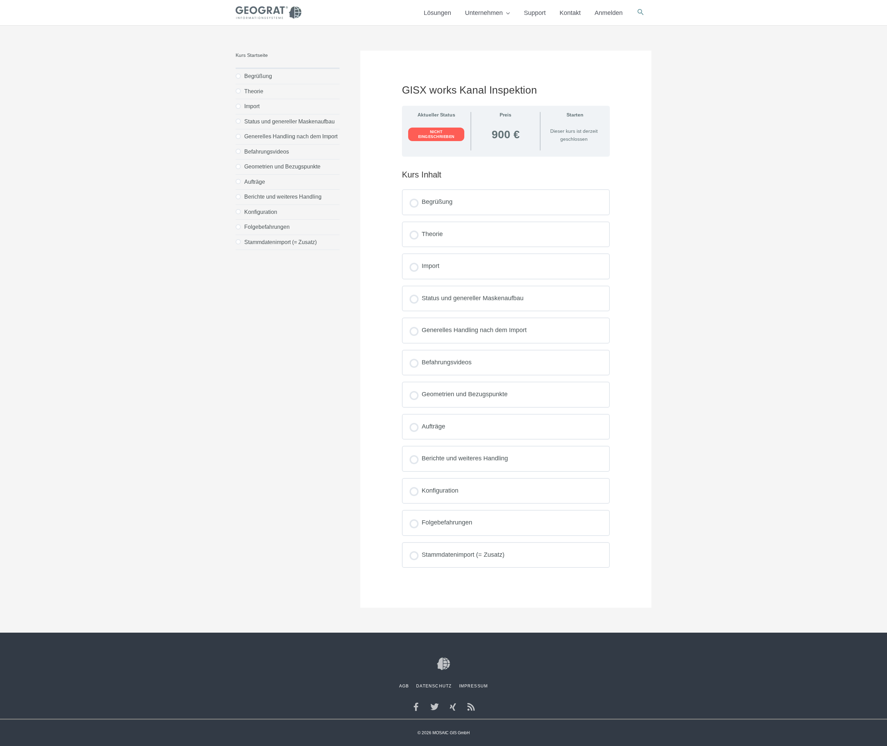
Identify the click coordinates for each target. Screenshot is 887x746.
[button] (640, 12)
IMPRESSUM (473, 686)
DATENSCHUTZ (433, 686)
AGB (404, 686)
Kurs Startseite (252, 55)
